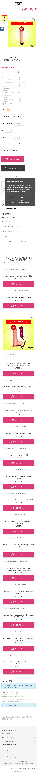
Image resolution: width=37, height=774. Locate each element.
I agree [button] (20, 198)
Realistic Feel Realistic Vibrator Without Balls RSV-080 (18, 593)
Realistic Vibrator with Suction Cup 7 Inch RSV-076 (18, 663)
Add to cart (14, 159)
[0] (33, 10)
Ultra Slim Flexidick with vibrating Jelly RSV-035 (18, 388)
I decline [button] (20, 200)
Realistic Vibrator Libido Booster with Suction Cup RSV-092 (18, 616)
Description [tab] (7, 214)
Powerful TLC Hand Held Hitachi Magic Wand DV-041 (18, 546)
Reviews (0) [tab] (6, 222)
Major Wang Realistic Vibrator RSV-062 (18, 276)
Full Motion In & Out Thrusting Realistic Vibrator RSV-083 (18, 522)
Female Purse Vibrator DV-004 (18, 455)
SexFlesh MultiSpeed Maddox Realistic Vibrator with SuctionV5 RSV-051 (18, 364)
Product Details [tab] (9, 218)
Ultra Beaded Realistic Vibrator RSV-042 (18, 434)
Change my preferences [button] (20, 203)
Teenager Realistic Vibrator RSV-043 (18, 298)
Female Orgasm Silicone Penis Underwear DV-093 (18, 411)
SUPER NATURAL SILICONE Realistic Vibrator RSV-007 (18, 477)
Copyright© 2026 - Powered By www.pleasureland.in (18, 768)
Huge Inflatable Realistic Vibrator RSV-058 (18, 500)
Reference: (5, 63)
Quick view (10, 355)
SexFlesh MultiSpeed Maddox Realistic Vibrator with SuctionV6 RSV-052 (18, 569)
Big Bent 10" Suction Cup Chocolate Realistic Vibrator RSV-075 (18, 639)
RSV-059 (12, 63)
